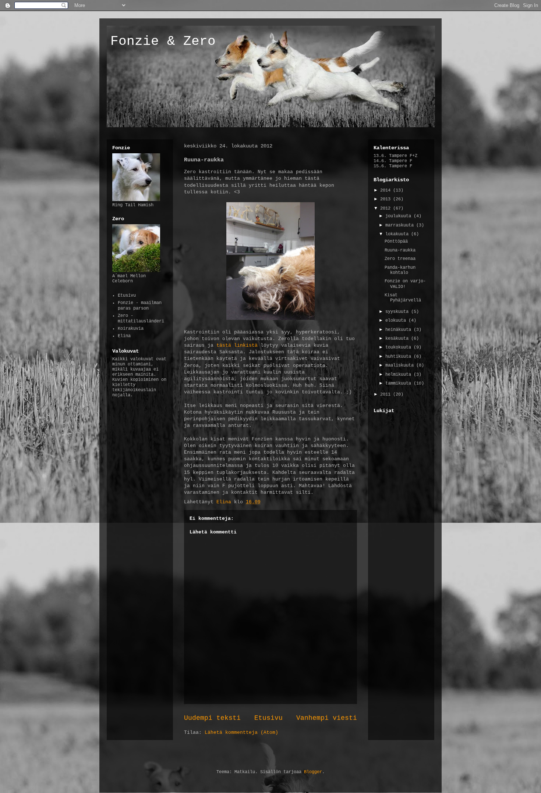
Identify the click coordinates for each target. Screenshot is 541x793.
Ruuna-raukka (400, 250)
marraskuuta (400, 225)
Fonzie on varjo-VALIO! (405, 284)
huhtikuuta (399, 356)
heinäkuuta (399, 329)
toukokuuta (399, 347)
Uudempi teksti (212, 718)
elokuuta (397, 320)
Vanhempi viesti (326, 718)
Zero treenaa (400, 258)
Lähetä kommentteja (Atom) (241, 732)
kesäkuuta (398, 338)
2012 (386, 208)
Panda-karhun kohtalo (400, 270)
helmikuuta (399, 374)
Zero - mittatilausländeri (141, 318)
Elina (124, 336)
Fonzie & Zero (163, 41)
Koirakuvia (131, 328)
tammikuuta (399, 383)
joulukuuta (399, 216)
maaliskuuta (400, 365)
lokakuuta (398, 234)
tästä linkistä (237, 345)
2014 (386, 190)
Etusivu (268, 718)
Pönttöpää (396, 241)
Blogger (313, 772)
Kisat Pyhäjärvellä (403, 298)
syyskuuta (398, 311)
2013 (386, 199)
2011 (386, 394)
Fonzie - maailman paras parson (140, 305)
